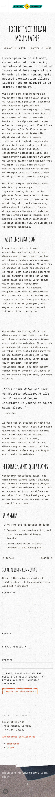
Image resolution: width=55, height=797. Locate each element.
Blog (48, 47)
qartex (35, 47)
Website (7, 660)
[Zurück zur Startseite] (27, 6)
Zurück (10, 557)
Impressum (13, 743)
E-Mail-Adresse (14, 646)
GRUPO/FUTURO (32, 772)
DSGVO (10, 747)
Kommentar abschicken (20, 691)
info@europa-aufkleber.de (18, 736)
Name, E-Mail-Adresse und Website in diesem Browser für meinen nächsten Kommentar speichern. (23, 678)
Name (6, 633)
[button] (3, 6)
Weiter (45, 557)
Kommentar (9, 592)
